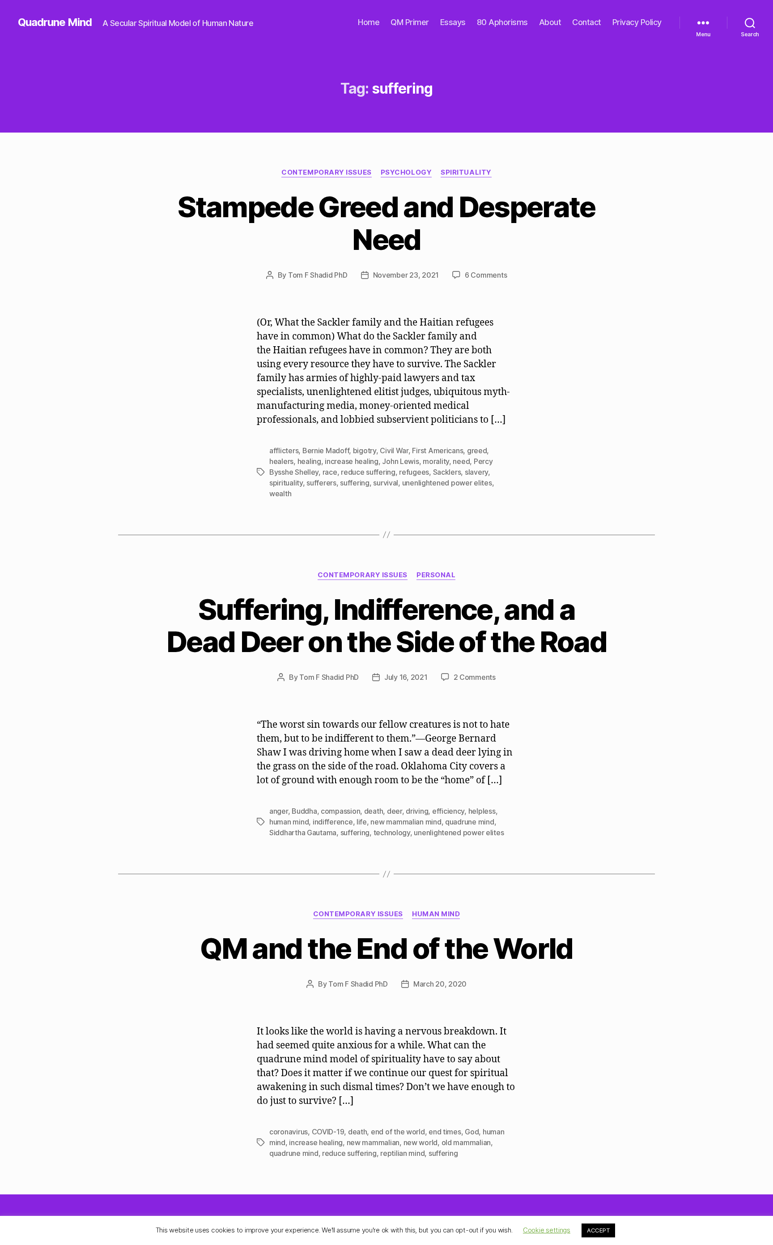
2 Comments (475, 677)
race (330, 472)
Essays (453, 22)
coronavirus (288, 1131)
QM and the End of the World (386, 948)
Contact (586, 22)
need (461, 461)
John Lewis (400, 461)
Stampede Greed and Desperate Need (386, 223)
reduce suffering (368, 472)
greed (477, 450)
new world (420, 1142)
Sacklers (447, 472)
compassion (340, 811)
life (362, 821)
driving (417, 811)
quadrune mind (469, 821)
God (472, 1131)
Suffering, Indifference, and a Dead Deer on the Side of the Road (386, 625)
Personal (435, 575)
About (550, 22)
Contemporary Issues (326, 172)
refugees (414, 472)
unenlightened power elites (447, 482)
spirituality (286, 482)
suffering (355, 482)
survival (385, 482)
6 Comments (486, 274)
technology (392, 832)
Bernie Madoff (325, 450)
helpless (482, 811)
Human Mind (436, 914)
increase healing (351, 461)
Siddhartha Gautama (302, 832)
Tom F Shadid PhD (318, 274)
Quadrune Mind (55, 22)
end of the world (398, 1131)
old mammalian (466, 1142)
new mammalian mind (405, 821)
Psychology (406, 172)
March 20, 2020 (440, 983)
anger (278, 811)
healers (281, 461)
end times (445, 1131)
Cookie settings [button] (546, 1230)
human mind (289, 821)
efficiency (448, 811)
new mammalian (373, 1142)
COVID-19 (328, 1131)
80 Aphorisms (502, 22)
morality (436, 461)
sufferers (321, 482)
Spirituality (466, 172)
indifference (333, 821)
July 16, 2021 (406, 677)
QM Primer (410, 22)
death (373, 811)
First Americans (437, 450)
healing (309, 461)
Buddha (304, 811)
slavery (476, 472)
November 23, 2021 (406, 274)
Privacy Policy (637, 22)
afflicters (283, 450)
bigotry (364, 450)
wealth (280, 493)
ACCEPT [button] (598, 1230)
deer (394, 811)
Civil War (394, 450)
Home (368, 22)
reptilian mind (402, 1153)
